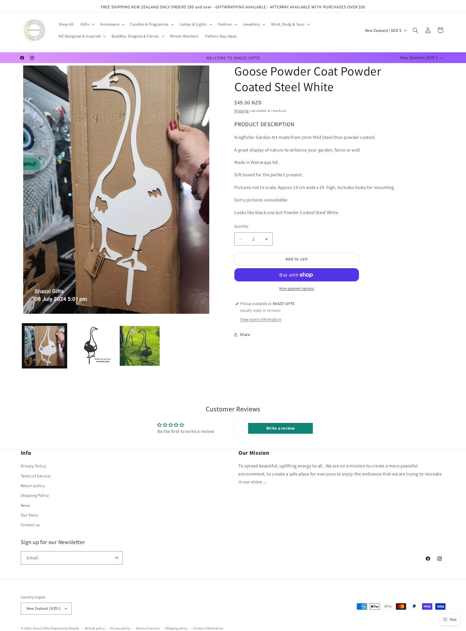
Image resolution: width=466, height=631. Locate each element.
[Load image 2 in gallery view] (92, 345)
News (25, 505)
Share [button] (245, 334)
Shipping (241, 111)
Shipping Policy (35, 495)
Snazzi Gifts (42, 628)
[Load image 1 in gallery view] (44, 345)
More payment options (296, 288)
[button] (87, 24)
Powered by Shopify (65, 628)
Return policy (33, 485)
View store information (260, 319)
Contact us (30, 524)
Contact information (208, 628)
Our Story (29, 515)
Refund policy (95, 628)
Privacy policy (120, 628)
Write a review (280, 428)
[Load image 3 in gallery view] (139, 345)
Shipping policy (176, 628)
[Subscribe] (116, 557)
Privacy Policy (33, 466)
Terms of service (148, 628)
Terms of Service (35, 475)
